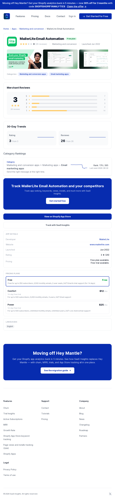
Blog (81, 413)
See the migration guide (57, 370)
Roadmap (83, 430)
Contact (61, 16)
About (82, 408)
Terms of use (9, 475)
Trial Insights (9, 413)
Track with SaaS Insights (58, 225)
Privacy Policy (9, 469)
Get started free (57, 201)
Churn (6, 408)
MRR (5, 425)
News (81, 419)
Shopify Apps (9, 454)
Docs (47, 16)
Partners (83, 436)
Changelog (84, 425)
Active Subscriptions (12, 419)
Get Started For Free (97, 16)
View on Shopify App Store (57, 216)
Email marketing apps (60, 74)
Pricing (35, 16)
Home (6, 29)
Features (20, 16)
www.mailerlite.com (99, 244)
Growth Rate (9, 430)
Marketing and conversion (31, 29)
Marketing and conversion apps (33, 74)
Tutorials (45, 413)
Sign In (72, 16)
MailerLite (104, 239)
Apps (14, 29)
